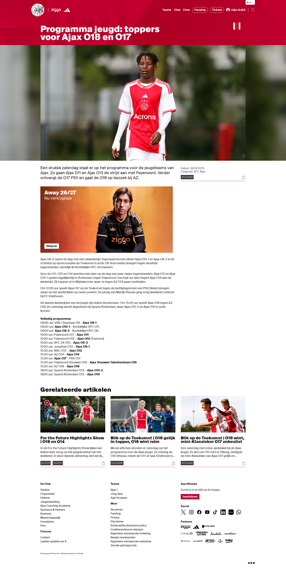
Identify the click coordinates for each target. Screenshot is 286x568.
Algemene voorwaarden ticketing (131, 533)
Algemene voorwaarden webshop (131, 541)
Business (45, 513)
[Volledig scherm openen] (244, 156)
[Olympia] (198, 541)
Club (177, 10)
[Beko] (229, 541)
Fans (186, 10)
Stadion (45, 490)
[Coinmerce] (185, 541)
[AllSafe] (210, 541)
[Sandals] (216, 534)
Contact (45, 537)
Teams (167, 10)
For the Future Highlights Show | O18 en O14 (72, 439)
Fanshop (200, 10)
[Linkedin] (223, 512)
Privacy (115, 517)
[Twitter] (183, 512)
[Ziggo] (56, 10)
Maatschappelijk (50, 517)
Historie (45, 498)
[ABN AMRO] (208, 527)
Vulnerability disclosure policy (128, 525)
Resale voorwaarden (123, 537)
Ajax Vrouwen (119, 498)
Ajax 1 (114, 490)
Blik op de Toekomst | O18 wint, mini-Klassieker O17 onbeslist (212, 439)
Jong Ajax (117, 494)
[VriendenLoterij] (201, 534)
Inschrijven (190, 496)
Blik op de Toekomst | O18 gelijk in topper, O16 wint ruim (143, 439)
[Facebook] (199, 512)
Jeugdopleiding (50, 501)
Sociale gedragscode (124, 545)
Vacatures (117, 509)
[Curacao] (187, 533)
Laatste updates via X (53, 541)
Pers (43, 525)
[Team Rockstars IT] (230, 534)
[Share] (244, 177)
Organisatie (47, 494)
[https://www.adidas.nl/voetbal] (67, 10)
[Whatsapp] (238, 512)
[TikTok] (215, 512)
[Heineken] (220, 541)
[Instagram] (191, 512)
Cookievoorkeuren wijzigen (127, 529)
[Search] (253, 10)
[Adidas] (196, 527)
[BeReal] (231, 512)
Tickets (217, 10)
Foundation (47, 521)
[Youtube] (207, 512)
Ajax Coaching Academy (55, 505)
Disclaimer (117, 521)
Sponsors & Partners (52, 509)
